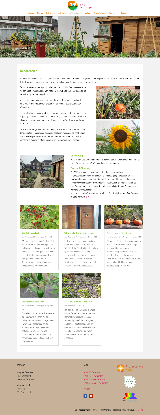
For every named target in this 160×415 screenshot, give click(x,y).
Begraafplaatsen (100, 13)
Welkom (31, 13)
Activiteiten (62, 13)
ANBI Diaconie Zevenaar (94, 379)
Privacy (87, 389)
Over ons (112, 13)
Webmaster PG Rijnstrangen (34, 237)
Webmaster (71, 306)
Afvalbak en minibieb (30, 233)
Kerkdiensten (50, 13)
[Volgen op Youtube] (91, 396)
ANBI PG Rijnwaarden (93, 376)
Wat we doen (75, 13)
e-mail (88, 197)
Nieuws (40, 13)
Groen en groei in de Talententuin (78, 302)
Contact (124, 13)
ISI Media (139, 410)
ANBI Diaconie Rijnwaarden (96, 383)
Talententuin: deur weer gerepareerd (79, 233)
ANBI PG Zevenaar (92, 372)
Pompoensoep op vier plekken (119, 233)
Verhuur (88, 13)
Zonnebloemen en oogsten (33, 302)
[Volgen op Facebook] (85, 396)
